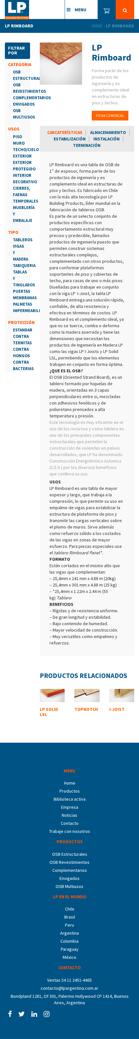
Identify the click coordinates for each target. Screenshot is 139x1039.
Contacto (70, 823)
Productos (69, 791)
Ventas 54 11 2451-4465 (69, 980)
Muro (19, 143)
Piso (17, 136)
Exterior (22, 156)
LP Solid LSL (49, 711)
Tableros (22, 239)
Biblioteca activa (70, 799)
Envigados (24, 104)
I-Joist (116, 709)
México (69, 957)
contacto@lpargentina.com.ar (69, 988)
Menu (80, 10)
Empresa (69, 807)
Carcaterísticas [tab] (64, 132)
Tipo (13, 232)
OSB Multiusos (69, 886)
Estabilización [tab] (70, 139)
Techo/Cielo (26, 149)
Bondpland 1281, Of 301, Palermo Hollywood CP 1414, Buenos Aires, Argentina (70, 999)
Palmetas (22, 304)
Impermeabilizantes (34, 310)
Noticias (69, 815)
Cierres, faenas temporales (25, 195)
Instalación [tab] (106, 139)
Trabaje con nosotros (69, 831)
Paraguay (70, 949)
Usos (13, 129)
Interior (22, 175)
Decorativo (25, 181)
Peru (69, 925)
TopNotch (86, 709)
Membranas (25, 297)
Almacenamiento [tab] (108, 132)
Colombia (69, 941)
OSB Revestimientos (69, 862)
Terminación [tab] (87, 145)
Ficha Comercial (110, 115)
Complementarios (32, 97)
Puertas (21, 291)
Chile (69, 909)
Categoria (19, 64)
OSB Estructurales (69, 854)
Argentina (69, 933)
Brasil (69, 917)
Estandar (22, 330)
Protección (21, 322)
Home (97, 26)
